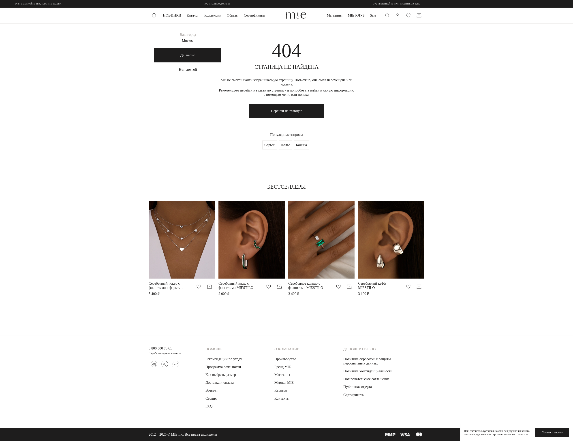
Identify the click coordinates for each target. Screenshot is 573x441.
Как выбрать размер (220, 375)
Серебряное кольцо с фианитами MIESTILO (305, 285)
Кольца (301, 145)
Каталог (193, 15)
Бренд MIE (282, 367)
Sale (373, 15)
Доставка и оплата (219, 382)
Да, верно (187, 55)
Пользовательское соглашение (366, 379)
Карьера (280, 390)
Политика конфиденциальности (367, 371)
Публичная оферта (357, 387)
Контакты (281, 398)
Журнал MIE (284, 382)
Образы (232, 15)
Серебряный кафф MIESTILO (372, 285)
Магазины (334, 15)
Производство (285, 359)
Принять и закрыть (552, 432)
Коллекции (212, 15)
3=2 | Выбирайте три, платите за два (381, 3)
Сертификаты (254, 15)
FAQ (209, 406)
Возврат (211, 390)
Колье (285, 145)
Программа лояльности (223, 367)
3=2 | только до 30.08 (201, 3)
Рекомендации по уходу (223, 359)
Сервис (211, 398)
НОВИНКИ (172, 15)
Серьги (269, 145)
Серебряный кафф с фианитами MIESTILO (235, 285)
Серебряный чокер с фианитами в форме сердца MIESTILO (164, 285)
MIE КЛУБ (356, 15)
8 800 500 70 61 (160, 348)
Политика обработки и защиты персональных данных (367, 361)
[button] (161, 242)
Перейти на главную (286, 111)
